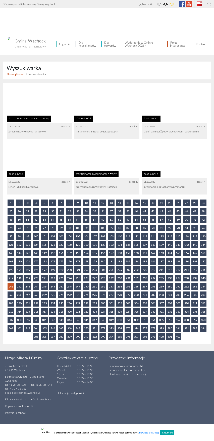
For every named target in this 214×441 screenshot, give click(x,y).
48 (203, 211)
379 (161, 328)
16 (136, 202)
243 (27, 286)
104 (69, 236)
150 (52, 253)
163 (161, 253)
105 (78, 236)
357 (178, 319)
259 (161, 286)
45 (178, 211)
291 (27, 303)
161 (144, 253)
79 (61, 227)
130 (86, 244)
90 (152, 227)
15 (127, 202)
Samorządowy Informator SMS (126, 366)
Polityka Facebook (15, 413)
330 (153, 311)
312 (203, 303)
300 (103, 303)
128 (69, 244)
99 (27, 236)
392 (94, 336)
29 (44, 211)
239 (195, 278)
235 (161, 278)
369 (78, 328)
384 (203, 328)
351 (128, 319)
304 (136, 303)
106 (86, 236)
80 (69, 227)
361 (11, 328)
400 (161, 336)
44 (169, 211)
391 (86, 336)
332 (170, 311)
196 (36, 269)
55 (61, 219)
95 (194, 227)
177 (78, 261)
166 (186, 253)
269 (44, 294)
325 (111, 311)
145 (11, 253)
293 (44, 303)
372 (103, 328)
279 (128, 294)
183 (128, 261)
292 (36, 303)
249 (78, 286)
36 (102, 211)
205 (111, 269)
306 (153, 303)
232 (136, 278)
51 (27, 219)
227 (94, 278)
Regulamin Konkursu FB (19, 406)
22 (186, 202)
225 (78, 278)
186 (153, 261)
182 (119, 261)
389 (69, 336)
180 (103, 261)
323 (94, 311)
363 (27, 328)
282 (153, 294)
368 (69, 328)
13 (111, 202)
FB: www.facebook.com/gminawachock (28, 399)
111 (128, 236)
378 (153, 328)
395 (119, 336)
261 (178, 286)
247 (61, 286)
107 (94, 236)
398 (144, 336)
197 (44, 269)
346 (86, 319)
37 (111, 211)
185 (144, 261)
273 (78, 294)
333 (178, 311)
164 (170, 253)
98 (19, 236)
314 (19, 311)
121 (11, 244)
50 (19, 219)
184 (136, 261)
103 (61, 236)
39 (127, 211)
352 (136, 319)
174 (52, 261)
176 (69, 261)
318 (52, 311)
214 (186, 269)
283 (161, 294)
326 (119, 311)
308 (170, 303)
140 (170, 244)
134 (119, 244)
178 (86, 261)
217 (11, 278)
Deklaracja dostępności (70, 393)
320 (69, 311)
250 (86, 286)
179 (94, 261)
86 (119, 227)
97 (10, 236)
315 (27, 311)
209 (144, 269)
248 (69, 286)
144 (203, 244)
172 (36, 261)
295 (61, 303)
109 (111, 236)
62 (119, 219)
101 (44, 236)
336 (203, 311)
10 (86, 202)
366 (52, 328)
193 (11, 269)
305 (144, 303)
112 (136, 236)
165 (178, 253)
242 (19, 286)
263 (195, 286)
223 (61, 278)
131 (94, 244)
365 (44, 328)
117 (178, 236)
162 (153, 253)
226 (86, 278)
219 (27, 278)
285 (178, 294)
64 (136, 219)
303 (128, 303)
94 (186, 227)
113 (144, 236)
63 (127, 219)
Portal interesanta (177, 44)
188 (170, 261)
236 (170, 278)
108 (103, 236)
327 (128, 311)
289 (11, 303)
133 (111, 244)
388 (61, 336)
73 (10, 227)
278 (119, 294)
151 (61, 253)
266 (19, 294)
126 (52, 244)
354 (153, 319)
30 (52, 211)
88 (136, 227)
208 (136, 269)
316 (36, 311)
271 (61, 294)
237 (178, 278)
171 (27, 261)
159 (128, 253)
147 (27, 253)
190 (186, 261)
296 (69, 303)
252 (103, 286)
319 (61, 311)
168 (203, 253)
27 (27, 211)
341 (44, 319)
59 (94, 219)
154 (86, 253)
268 (36, 294)
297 (78, 303)
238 (186, 278)
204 (103, 269)
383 (195, 328)
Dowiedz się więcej (149, 432)
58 (86, 219)
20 (169, 202)
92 (169, 227)
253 (111, 286)
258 (153, 286)
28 (35, 211)
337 (11, 319)
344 (69, 319)
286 (186, 294)
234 (153, 278)
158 (119, 253)
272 (69, 294)
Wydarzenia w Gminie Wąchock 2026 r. (139, 44)
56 (69, 219)
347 (94, 319)
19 (161, 202)
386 (44, 336)
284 (170, 294)
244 (36, 286)
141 (178, 244)
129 (78, 244)
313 (11, 311)
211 (161, 269)
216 (203, 269)
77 (44, 227)
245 (44, 286)
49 (10, 219)
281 (144, 294)
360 (203, 319)
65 (144, 219)
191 (195, 261)
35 (94, 211)
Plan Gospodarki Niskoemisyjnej (127, 374)
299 (94, 303)
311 (195, 303)
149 (44, 253)
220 (36, 278)
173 (44, 261)
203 (94, 269)
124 (36, 244)
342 (52, 319)
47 (194, 211)
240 (203, 278)
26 (19, 211)
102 (52, 236)
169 (11, 261)
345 (78, 319)
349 (111, 319)
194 (19, 269)
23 (194, 202)
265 (11, 294)
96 (203, 227)
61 (111, 219)
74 (19, 227)
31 (61, 211)
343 (61, 319)
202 (86, 269)
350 (119, 319)
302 (119, 303)
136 (136, 244)
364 (36, 328)
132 (103, 244)
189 (178, 261)
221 (44, 278)
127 (61, 244)
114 (153, 236)
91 (161, 227)
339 (27, 319)
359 (195, 319)
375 (128, 328)
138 (153, 244)
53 (44, 219)
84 (102, 227)
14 (119, 202)
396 (128, 336)
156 (103, 253)
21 (178, 202)
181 (111, 261)
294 (52, 303)
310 (186, 303)
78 (52, 227)
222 (52, 278)
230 (119, 278)
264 (203, 286)
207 (128, 269)
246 (52, 286)
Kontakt (201, 43)
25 (10, 211)
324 (103, 311)
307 (161, 303)
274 (86, 294)
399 (153, 336)
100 (36, 236)
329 (144, 311)
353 (144, 319)
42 (152, 211)
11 (94, 202)
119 (195, 236)
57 (77, 219)
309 (178, 303)
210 (153, 269)
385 (36, 336)
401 (170, 336)
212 (170, 269)
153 (78, 253)
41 (144, 211)
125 (44, 244)
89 (144, 227)
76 (35, 227)
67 (161, 219)
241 (11, 286)
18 (152, 202)
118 (186, 236)
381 (178, 328)
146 (19, 253)
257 (144, 286)
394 (111, 336)
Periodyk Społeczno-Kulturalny (127, 370)
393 (103, 336)
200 (69, 269)
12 (102, 202)
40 (136, 211)
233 (144, 278)
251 (94, 286)
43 (161, 211)
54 (52, 219)
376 (136, 328)
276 (103, 294)
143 (195, 244)
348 (103, 319)
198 (52, 269)
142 (186, 244)
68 (169, 219)
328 (136, 311)
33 (77, 211)
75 (27, 227)
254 (119, 286)
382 (186, 328)
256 (136, 286)
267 (27, 294)
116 (170, 236)
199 (61, 269)
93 (178, 227)
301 (111, 303)
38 (119, 211)
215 (195, 269)
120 (203, 236)
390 (78, 336)
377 (144, 328)
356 (170, 319)
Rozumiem (167, 432)
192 (203, 261)
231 (128, 278)
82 (86, 227)
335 (195, 311)
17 (144, 202)
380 (170, 328)
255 (128, 286)
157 (111, 253)
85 (111, 227)
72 (203, 219)
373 (111, 328)
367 (61, 328)
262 (186, 286)
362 (19, 328)
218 (19, 278)
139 (161, 244)
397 (136, 336)
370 (86, 328)
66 (152, 219)
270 (52, 294)
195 (27, 269)
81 (77, 227)
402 (178, 336)
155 (94, 253)
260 (170, 286)
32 (69, 211)
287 (195, 294)
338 (19, 319)
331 (161, 311)
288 (203, 294)
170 (19, 261)
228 (103, 278)
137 (144, 244)
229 (111, 278)
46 (186, 211)
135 (128, 244)
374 (119, 328)
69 (178, 219)
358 (186, 319)
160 (136, 253)
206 (119, 269)
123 (27, 244)
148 (36, 253)
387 (52, 336)
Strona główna (15, 74)
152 (69, 253)
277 (111, 294)
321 (78, 311)
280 (136, 294)
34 (86, 211)
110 (119, 236)
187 (161, 261)
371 (94, 328)
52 (35, 219)
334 (186, 311)
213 (178, 269)
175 (61, 261)
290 (19, 303)
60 (102, 219)
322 (86, 311)
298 (86, 303)
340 (36, 319)
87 (127, 227)
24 (203, 202)
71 (194, 219)
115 (161, 236)
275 (94, 294)
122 (19, 244)
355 (161, 319)
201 (78, 269)
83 (94, 227)
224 (69, 278)
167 (195, 253)
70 (186, 219)
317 (44, 311)
